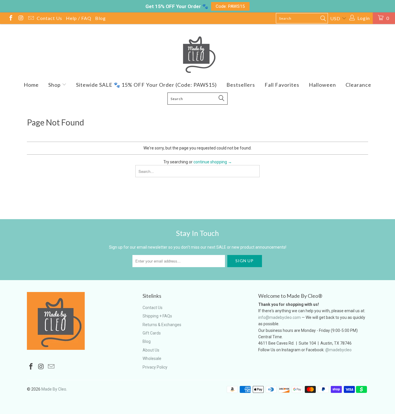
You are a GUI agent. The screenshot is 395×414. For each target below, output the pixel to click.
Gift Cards (152, 333)
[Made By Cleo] (197, 54)
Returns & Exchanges (162, 324)
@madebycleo (338, 350)
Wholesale (152, 358)
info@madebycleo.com (279, 317)
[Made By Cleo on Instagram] (20, 18)
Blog (100, 18)
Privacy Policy (155, 367)
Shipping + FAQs (157, 316)
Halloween (322, 85)
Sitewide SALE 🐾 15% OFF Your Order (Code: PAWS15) (146, 85)
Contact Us (49, 18)
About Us (151, 350)
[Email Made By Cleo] (30, 18)
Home (31, 85)
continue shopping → (212, 162)
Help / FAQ (78, 18)
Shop (55, 85)
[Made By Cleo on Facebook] (10, 18)
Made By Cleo (53, 389)
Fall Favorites (282, 85)
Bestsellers (240, 85)
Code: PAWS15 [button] (230, 6)
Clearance (358, 85)
